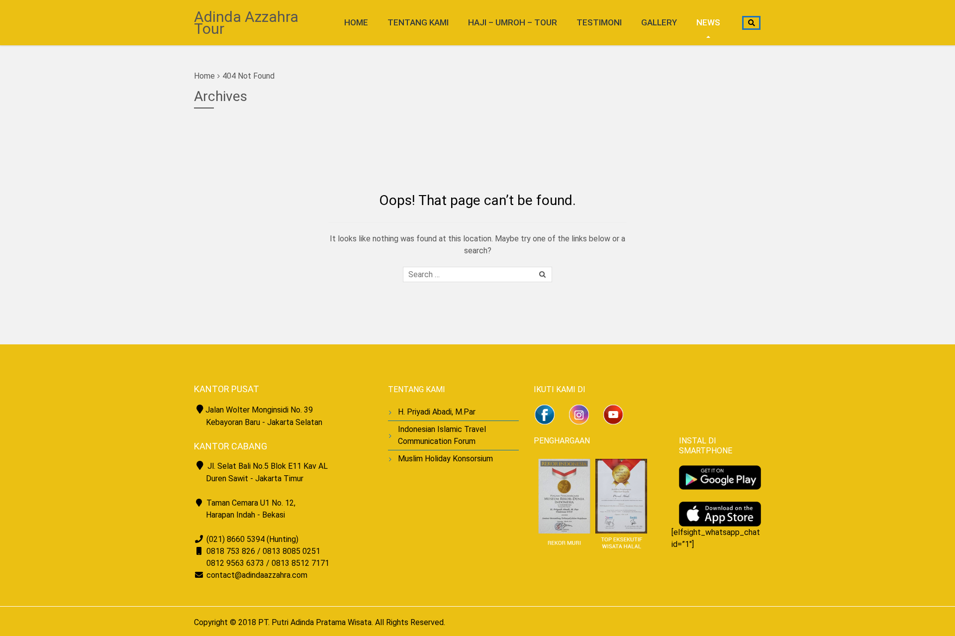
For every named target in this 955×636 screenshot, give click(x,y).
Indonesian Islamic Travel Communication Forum (442, 435)
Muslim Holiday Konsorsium (445, 458)
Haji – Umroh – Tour (512, 22)
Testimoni (599, 22)
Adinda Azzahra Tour (246, 22)
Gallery (659, 22)
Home (356, 22)
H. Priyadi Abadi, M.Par (437, 412)
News (708, 22)
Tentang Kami (418, 22)
